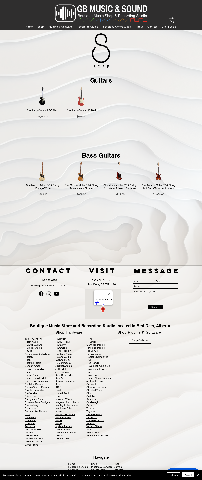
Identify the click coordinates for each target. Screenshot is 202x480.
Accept (188, 475)
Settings (174, 475)
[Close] (198, 474)
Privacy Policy (125, 475)
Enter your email (66, 246)
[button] (101, 278)
